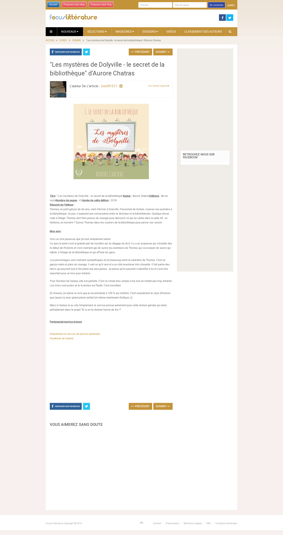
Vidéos (171, 31)
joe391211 (109, 86)
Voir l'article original (157, 86)
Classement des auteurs (203, 31)
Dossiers (149, 31)
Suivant (161, 51)
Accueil (53, 4)
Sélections (96, 31)
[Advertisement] (111, 467)
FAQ (209, 523)
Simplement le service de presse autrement (75, 334)
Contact (157, 523)
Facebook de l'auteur (62, 338)
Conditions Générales (226, 523)
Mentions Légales (193, 523)
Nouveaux (69, 31)
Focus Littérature (54, 523)
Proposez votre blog (74, 4)
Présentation (172, 523)
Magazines (124, 31)
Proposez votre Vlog (101, 4)
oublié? (231, 5)
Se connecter (216, 5)
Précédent (142, 51)
